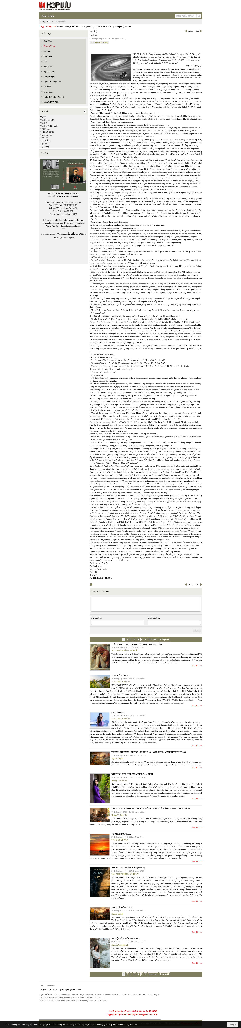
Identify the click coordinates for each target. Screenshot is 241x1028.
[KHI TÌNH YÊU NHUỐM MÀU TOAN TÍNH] (100, 788)
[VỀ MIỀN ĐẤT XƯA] (100, 845)
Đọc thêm (196, 666)
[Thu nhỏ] (91, 31)
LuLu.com (79, 220)
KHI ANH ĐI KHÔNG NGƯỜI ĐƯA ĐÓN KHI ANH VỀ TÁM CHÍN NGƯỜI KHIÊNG (151, 808)
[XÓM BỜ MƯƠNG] (100, 681)
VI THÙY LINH (47, 132)
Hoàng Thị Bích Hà (119, 781)
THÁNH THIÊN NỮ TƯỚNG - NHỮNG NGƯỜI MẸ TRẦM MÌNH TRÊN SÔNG (148, 752)
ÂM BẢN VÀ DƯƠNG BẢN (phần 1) (128, 868)
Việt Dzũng (44, 146)
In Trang (91, 584)
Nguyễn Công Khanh (119, 945)
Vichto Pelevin (46, 135)
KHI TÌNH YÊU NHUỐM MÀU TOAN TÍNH (132, 774)
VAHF (43, 117)
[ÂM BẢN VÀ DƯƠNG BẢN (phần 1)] (100, 882)
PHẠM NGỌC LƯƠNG (121, 682)
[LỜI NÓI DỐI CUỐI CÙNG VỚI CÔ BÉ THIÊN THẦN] (100, 657)
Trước (190, 31)
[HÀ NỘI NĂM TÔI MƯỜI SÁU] (100, 953)
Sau (197, 31)
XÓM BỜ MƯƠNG (120, 675)
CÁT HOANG (117, 712)
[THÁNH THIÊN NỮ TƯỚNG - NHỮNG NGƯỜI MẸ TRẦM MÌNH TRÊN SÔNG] (100, 758)
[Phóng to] (95, 31)
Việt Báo (43, 144)
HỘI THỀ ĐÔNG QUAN (122, 907)
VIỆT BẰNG (45, 141)
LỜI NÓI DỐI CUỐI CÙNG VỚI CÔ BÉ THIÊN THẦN (136, 644)
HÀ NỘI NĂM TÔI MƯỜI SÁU (125, 938)
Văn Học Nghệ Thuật (48, 126)
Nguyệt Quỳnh (117, 758)
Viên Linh (44, 138)
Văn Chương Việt (47, 120)
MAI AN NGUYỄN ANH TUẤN (125, 650)
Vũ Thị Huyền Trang (99, 42)
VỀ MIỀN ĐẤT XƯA (121, 834)
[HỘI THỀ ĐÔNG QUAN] (100, 913)
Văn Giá (43, 123)
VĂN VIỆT (45, 129)
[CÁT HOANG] (100, 720)
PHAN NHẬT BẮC (119, 840)
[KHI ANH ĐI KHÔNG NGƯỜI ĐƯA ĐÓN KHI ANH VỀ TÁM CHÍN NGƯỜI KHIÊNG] (100, 815)
